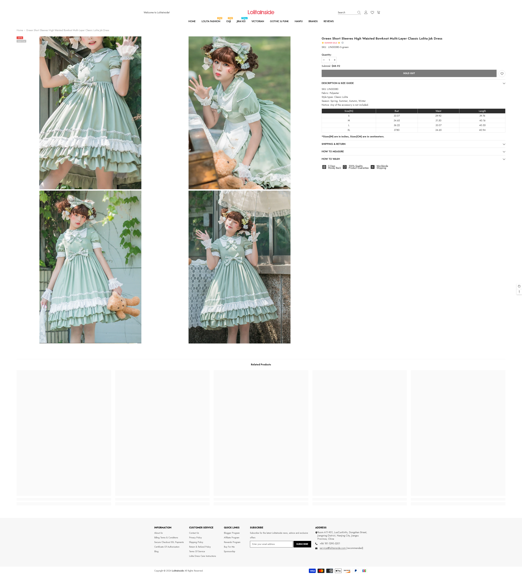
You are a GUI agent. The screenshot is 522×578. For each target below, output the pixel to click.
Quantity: (327, 54)
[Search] (349, 12)
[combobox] (347, 12)
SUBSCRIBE (302, 544)
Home (20, 30)
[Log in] (366, 12)
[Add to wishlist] (502, 73)
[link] (64, 499)
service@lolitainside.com (333, 548)
